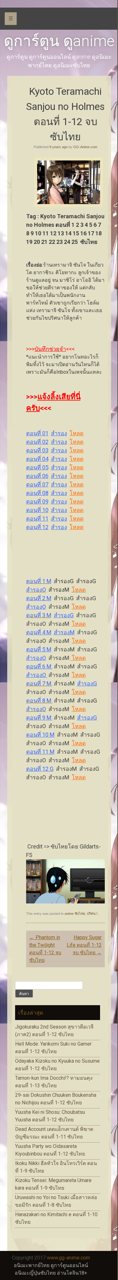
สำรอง (59, 433)
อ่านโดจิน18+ (72, 1273)
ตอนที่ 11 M (40, 751)
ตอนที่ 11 (37, 518)
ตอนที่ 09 (37, 501)
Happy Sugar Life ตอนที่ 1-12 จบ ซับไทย (84, 945)
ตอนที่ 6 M (39, 666)
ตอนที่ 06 (37, 476)
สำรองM (64, 632)
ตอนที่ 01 (37, 433)
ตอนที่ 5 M (38, 649)
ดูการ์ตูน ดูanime (59, 41)
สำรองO (36, 606)
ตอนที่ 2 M (38, 598)
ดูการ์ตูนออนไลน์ (69, 1265)
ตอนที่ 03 (37, 450)
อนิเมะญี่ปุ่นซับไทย (35, 1273)
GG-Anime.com (85, 147)
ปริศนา (92, 913)
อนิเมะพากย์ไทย (31, 1265)
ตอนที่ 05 (37, 467)
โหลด (77, 433)
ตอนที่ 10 (37, 510)
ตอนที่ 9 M (39, 717)
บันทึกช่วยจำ (50, 349)
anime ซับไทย (75, 913)
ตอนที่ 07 (37, 484)
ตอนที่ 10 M (40, 734)
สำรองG (64, 615)
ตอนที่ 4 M (38, 632)
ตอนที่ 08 (37, 493)
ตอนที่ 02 (37, 441)
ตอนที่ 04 (37, 459)
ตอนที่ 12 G (39, 768)
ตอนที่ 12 (37, 527)
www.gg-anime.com (68, 1258)
